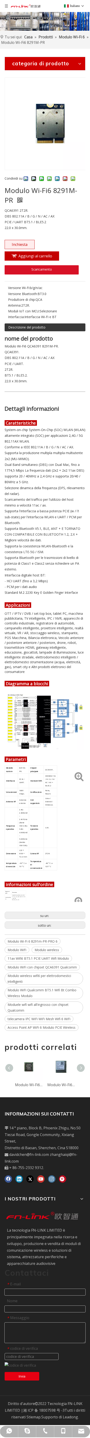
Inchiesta (19, 244)
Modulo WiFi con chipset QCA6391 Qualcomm (42, 967)
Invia (21, 1376)
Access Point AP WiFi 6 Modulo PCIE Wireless (41, 1027)
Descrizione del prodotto (26, 327)
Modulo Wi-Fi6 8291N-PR (61, 1084)
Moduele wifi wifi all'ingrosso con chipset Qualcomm (38, 1007)
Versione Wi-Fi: (19, 288)
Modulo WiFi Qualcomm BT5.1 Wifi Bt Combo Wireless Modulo (42, 993)
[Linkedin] (19, 1179)
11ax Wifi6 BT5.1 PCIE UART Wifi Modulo (38, 958)
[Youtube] (41, 1179)
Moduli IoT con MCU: (24, 311)
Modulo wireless (47, 950)
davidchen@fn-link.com (29, 1154)
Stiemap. (34, 1417)
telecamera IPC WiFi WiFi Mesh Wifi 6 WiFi (39, 1019)
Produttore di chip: (22, 299)
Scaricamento (41, 269)
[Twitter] (30, 1179)
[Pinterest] (62, 1179)
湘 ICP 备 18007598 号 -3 (44, 1410)
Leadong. (71, 1417)
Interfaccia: (16, 317)
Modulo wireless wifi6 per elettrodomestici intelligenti (39, 979)
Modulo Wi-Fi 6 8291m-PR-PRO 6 (32, 941)
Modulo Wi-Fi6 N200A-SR (29, 1084)
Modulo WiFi (17, 950)
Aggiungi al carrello (35, 256)
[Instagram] (51, 1179)
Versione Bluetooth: (23, 294)
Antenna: (14, 305)
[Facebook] (8, 1179)
